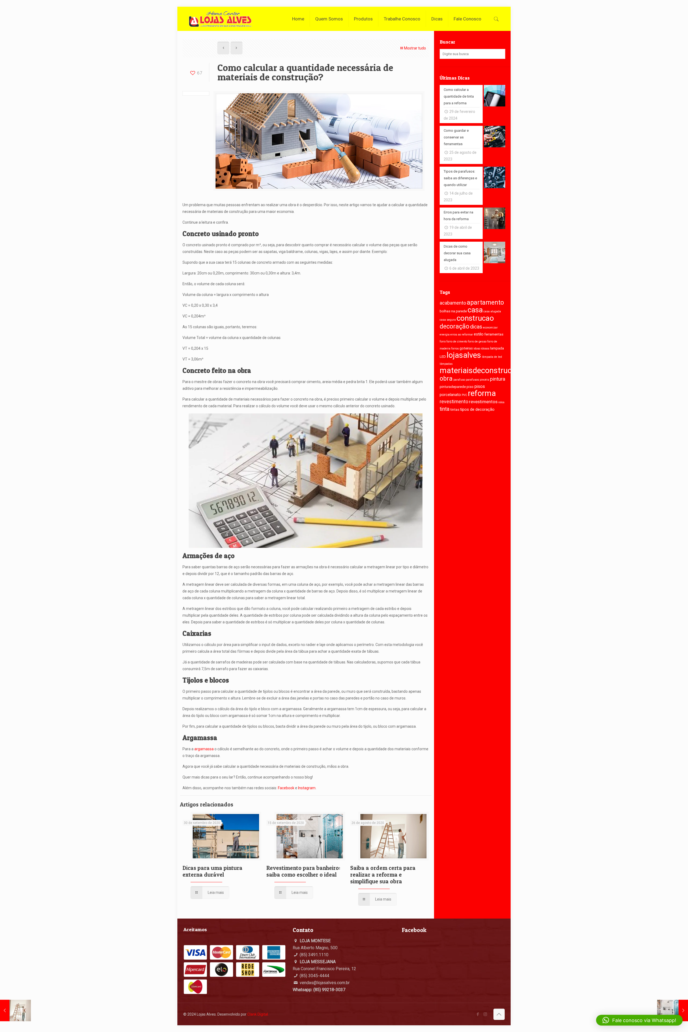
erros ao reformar (461, 334)
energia (445, 334)
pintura (497, 379)
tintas (454, 410)
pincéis (484, 379)
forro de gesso (477, 341)
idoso (477, 348)
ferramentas (493, 334)
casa (475, 310)
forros (455, 348)
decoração (454, 326)
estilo (478, 334)
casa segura (448, 320)
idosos (485, 348)
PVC (464, 395)
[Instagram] (485, 1014)
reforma (482, 393)
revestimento (454, 401)
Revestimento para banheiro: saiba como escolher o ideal (303, 871)
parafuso (459, 379)
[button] (639, 1020)
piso (470, 387)
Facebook (286, 788)
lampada (497, 348)
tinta (444, 409)
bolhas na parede (453, 311)
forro (443, 341)
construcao (475, 318)
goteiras (466, 348)
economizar (490, 327)
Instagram (307, 788)
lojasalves (464, 355)
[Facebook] (478, 1014)
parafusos (472, 379)
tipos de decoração (477, 409)
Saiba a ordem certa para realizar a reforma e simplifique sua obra (382, 875)
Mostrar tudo (415, 48)
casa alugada (492, 311)
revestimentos (483, 401)
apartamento (485, 302)
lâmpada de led (492, 357)
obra (446, 378)
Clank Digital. (258, 1014)
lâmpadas (446, 364)
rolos (501, 402)
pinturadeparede (453, 387)
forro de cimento (456, 341)
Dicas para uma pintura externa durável (212, 871)
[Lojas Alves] (220, 19)
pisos (479, 386)
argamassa (204, 749)
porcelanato (450, 394)
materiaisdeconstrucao (480, 370)
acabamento (453, 303)
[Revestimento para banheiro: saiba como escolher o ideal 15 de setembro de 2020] (672, 1010)
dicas (476, 327)
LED (443, 357)
